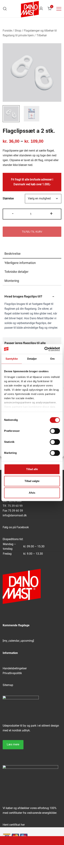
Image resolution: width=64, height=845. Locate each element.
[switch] (55, 431)
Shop (18, 30)
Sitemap (8, 685)
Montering (11, 281)
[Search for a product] (5, 8)
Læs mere (13, 744)
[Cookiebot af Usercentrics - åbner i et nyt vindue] (45, 349)
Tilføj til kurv (32, 231)
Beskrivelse (12, 253)
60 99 (19, 505)
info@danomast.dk (15, 515)
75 (10, 505)
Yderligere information (20, 263)
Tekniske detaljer (16, 272)
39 (13, 505)
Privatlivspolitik (12, 673)
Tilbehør (41, 35)
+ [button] (51, 213)
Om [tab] (52, 358)
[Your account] (41, 8)
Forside (7, 30)
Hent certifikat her (14, 824)
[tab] (32, 253)
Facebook (23, 527)
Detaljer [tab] (32, 358)
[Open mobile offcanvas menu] (58, 8)
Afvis (32, 492)
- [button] (12, 213)
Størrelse (8, 198)
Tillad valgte (32, 481)
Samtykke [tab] (12, 358)
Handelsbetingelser (15, 668)
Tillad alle (32, 469)
